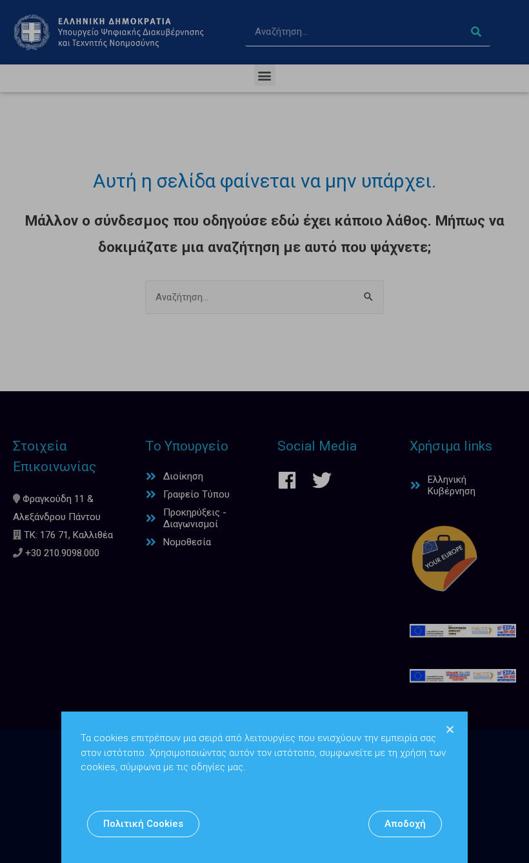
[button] (143, 824)
